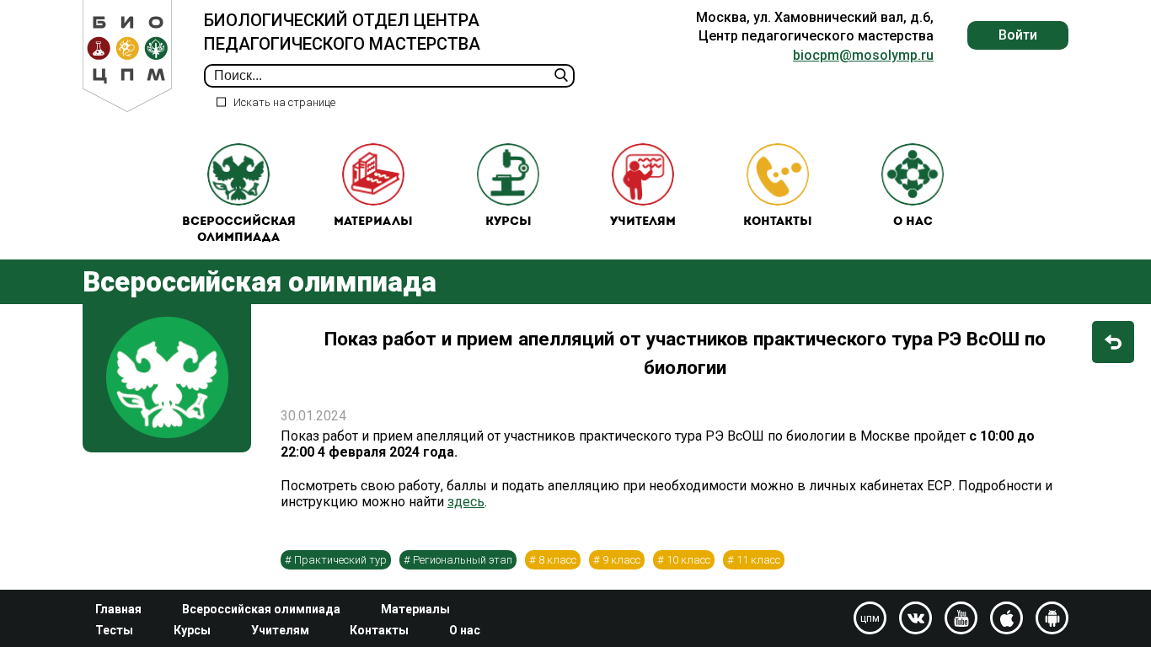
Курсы (508, 222)
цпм (870, 618)
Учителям (643, 222)
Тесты (114, 630)
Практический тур (340, 559)
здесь (465, 502)
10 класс (688, 559)
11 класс (758, 559)
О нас (913, 222)
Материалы (373, 222)
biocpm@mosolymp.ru (863, 55)
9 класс (621, 559)
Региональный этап (462, 559)
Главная (118, 609)
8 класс (557, 559)
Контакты (777, 222)
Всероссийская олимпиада (239, 230)
